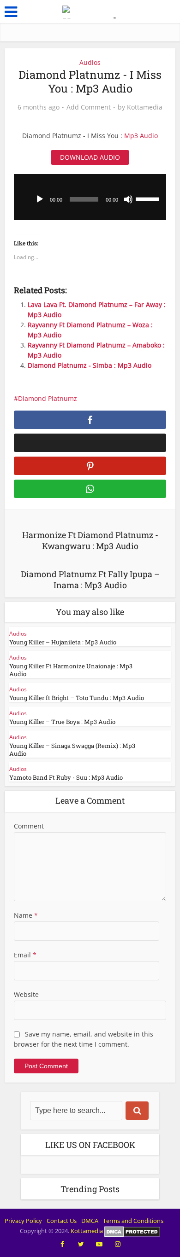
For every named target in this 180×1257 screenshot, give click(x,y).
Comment (29, 826)
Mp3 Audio (141, 135)
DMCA (89, 1220)
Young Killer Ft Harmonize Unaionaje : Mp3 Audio (70, 670)
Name (26, 915)
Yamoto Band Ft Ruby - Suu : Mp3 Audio (66, 777)
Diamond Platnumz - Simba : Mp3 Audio (89, 365)
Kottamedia (144, 107)
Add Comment (88, 107)
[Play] (39, 199)
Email (25, 954)
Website (26, 994)
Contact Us (62, 1220)
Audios (90, 62)
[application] (90, 197)
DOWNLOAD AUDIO (90, 157)
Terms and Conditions (133, 1220)
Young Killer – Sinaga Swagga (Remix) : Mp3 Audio (72, 749)
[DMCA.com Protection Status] (132, 1231)
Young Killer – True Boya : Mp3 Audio (62, 722)
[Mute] (128, 199)
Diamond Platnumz (47, 398)
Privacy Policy (23, 1220)
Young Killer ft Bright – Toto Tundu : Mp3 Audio (76, 698)
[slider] (149, 198)
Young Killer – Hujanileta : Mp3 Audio (62, 642)
